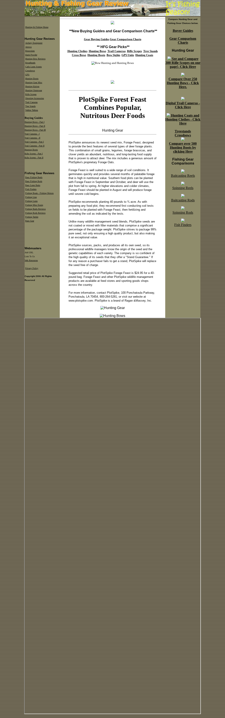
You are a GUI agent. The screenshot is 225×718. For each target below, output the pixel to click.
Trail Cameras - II (32, 138)
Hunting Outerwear (33, 90)
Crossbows (30, 70)
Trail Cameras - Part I (34, 142)
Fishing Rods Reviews (35, 213)
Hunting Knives (32, 86)
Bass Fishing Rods (33, 181)
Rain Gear (29, 221)
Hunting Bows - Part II (35, 126)
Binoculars (30, 51)
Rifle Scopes (30, 94)
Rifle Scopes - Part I (34, 153)
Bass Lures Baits (32, 185)
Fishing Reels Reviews (35, 209)
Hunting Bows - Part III (35, 130)
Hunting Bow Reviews (35, 59)
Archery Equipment (33, 43)
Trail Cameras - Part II (34, 146)
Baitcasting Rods (183, 200)
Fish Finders (182, 225)
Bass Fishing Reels (33, 177)
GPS (27, 74)
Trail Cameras (31, 102)
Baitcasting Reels (183, 175)
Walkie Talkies (31, 110)
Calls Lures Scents (33, 66)
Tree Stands (30, 106)
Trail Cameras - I (32, 134)
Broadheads (30, 62)
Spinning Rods (182, 212)
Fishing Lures (31, 201)
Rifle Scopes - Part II (34, 157)
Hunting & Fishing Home (36, 27)
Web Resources (31, 260)
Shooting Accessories (34, 98)
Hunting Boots (31, 78)
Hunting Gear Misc (33, 82)
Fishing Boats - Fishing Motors (39, 193)
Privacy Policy (31, 268)
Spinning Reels (182, 188)
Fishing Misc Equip (34, 205)
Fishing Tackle (31, 217)
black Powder (31, 55)
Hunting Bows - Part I (34, 122)
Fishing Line (31, 197)
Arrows (28, 47)
